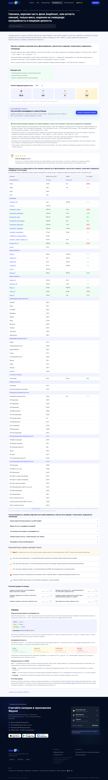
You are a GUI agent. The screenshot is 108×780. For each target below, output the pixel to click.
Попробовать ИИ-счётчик (62, 398)
